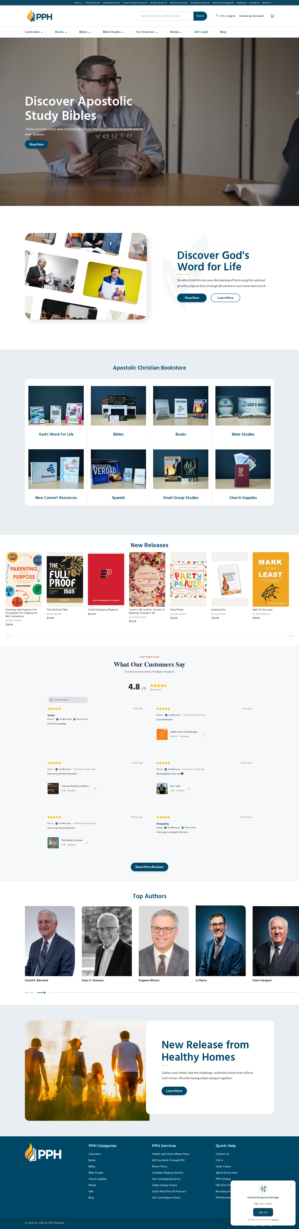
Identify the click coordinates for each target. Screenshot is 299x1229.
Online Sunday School (164, 1185)
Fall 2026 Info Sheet (227, 1185)
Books (92, 1160)
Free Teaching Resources (166, 1179)
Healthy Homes (157, 3)
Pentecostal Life (110, 3)
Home (77, 3)
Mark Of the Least (263, 610)
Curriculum (95, 1154)
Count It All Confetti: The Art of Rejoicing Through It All (147, 611)
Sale (91, 1191)
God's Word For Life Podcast (169, 1191)
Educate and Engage (221, 3)
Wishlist (266, 3)
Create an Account (251, 16)
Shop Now (36, 144)
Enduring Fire (218, 610)
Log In (231, 16)
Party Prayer (177, 610)
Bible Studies (96, 1173)
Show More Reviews (149, 867)
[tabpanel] (149, 776)
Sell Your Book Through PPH (168, 1160)
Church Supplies (98, 1179)
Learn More (225, 298)
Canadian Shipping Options (167, 1173)
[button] (9, 636)
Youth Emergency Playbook (103, 610)
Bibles (92, 1166)
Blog (91, 1198)
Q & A (219, 1160)
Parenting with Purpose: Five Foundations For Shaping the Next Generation (21, 613)
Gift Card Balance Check (166, 1198)
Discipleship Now (199, 3)
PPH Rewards (223, 1198)
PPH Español (91, 3)
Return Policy (159, 1166)
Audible (240, 3)
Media (92, 1185)
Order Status (223, 1166)
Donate (253, 3)
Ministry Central (177, 3)
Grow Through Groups (133, 3)
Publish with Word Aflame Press (170, 1154)
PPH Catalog (223, 1179)
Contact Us (222, 1154)
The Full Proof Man (57, 610)
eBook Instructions (227, 1173)
